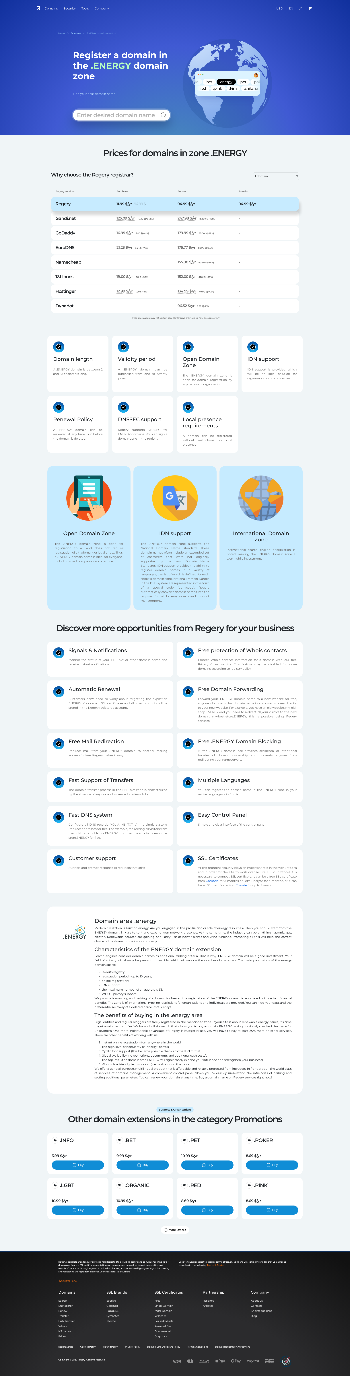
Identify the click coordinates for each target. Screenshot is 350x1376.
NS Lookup (65, 1331)
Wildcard (160, 1316)
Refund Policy (110, 1346)
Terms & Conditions (197, 1346)
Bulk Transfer (66, 1321)
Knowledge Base (261, 1311)
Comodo (212, 881)
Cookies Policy (88, 1346)
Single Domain (164, 1305)
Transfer (63, 1316)
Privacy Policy (132, 1346)
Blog (254, 1316)
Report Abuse (65, 1346)
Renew (62, 1311)
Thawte (241, 885)
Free (157, 1300)
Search (62, 1300)
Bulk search (65, 1305)
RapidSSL (112, 1311)
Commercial (162, 1331)
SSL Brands (116, 1292)
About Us (257, 1300)
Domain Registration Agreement (232, 1346)
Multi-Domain (163, 1311)
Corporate (161, 1336)
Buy (80, 1165)
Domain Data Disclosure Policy (163, 1346)
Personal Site (163, 1326)
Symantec (112, 1316)
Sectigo (111, 1300)
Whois (62, 1326)
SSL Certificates (169, 1292)
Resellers (208, 1300)
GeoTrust (112, 1305)
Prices (62, 1336)
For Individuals (164, 1321)
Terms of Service (215, 1265)
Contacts (256, 1305)
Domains (66, 1292)
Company (260, 1292)
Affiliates (208, 1305)
